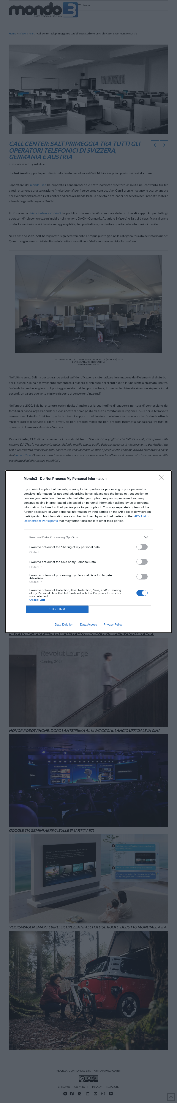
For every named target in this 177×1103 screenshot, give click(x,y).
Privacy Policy (113, 624)
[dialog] (88, 552)
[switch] (142, 547)
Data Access (88, 624)
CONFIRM (57, 609)
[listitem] (88, 537)
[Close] (163, 479)
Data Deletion (64, 624)
